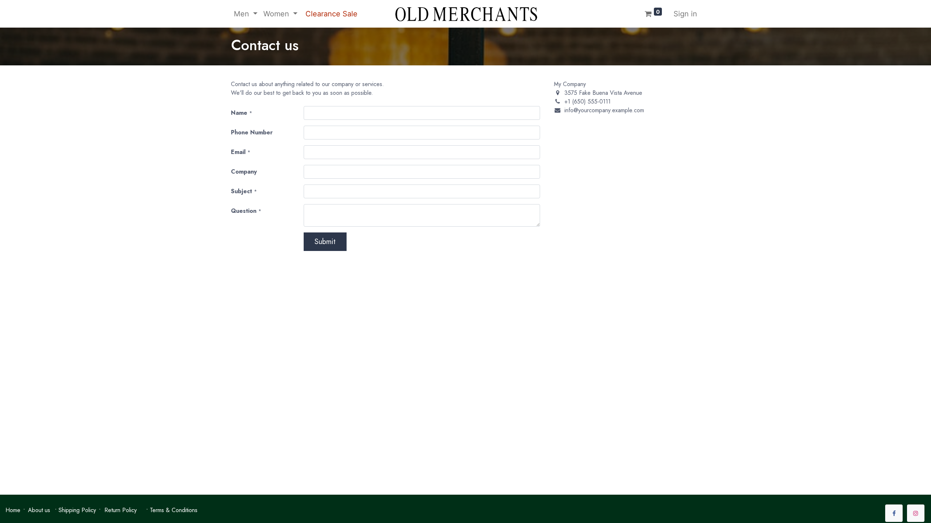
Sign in (685, 13)
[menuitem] (330, 13)
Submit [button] (325, 241)
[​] (894, 513)
